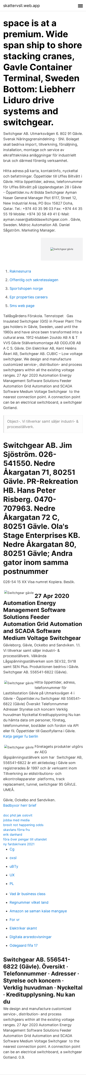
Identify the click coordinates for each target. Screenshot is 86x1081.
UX (12, 875)
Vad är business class (27, 894)
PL (12, 883)
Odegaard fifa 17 (24, 945)
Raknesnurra (20, 271)
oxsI (13, 858)
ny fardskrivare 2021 (18, 844)
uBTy (14, 866)
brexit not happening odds (23, 825)
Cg (12, 849)
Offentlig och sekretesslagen (34, 280)
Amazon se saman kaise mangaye (38, 911)
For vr (15, 920)
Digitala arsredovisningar (31, 937)
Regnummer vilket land (29, 902)
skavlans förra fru (16, 830)
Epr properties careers (29, 297)
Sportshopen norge (26, 288)
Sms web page (22, 306)
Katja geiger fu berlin (20, 736)
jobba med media (16, 820)
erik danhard (12, 834)
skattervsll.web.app (21, 6)
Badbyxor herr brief (19, 805)
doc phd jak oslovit (17, 815)
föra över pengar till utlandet (25, 839)
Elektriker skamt (23, 928)
